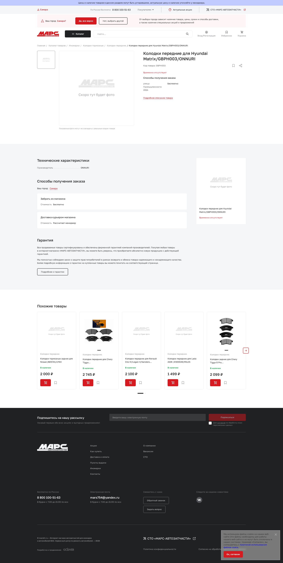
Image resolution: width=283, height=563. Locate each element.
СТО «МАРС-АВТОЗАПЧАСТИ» (225, 9)
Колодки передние (49, 354)
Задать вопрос (154, 509)
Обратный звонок (156, 500)
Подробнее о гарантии (52, 272)
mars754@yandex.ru (104, 497)
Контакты (95, 474)
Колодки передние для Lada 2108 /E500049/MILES (182, 360)
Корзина (242, 35)
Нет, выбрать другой (113, 21)
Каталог (80, 34)
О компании (149, 445)
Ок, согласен (233, 554)
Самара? (61, 21)
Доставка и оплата (99, 457)
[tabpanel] (56, 350)
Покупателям (144, 9)
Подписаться (227, 417)
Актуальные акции (182, 9)
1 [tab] (140, 393)
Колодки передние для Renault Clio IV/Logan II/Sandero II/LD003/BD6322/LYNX (141, 360)
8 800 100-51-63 (121, 9)
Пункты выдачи (98, 462)
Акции (93, 445)
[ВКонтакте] (230, 69)
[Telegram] (225, 69)
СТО (145, 457)
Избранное (226, 35)
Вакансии (148, 451)
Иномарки (95, 468)
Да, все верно (86, 21)
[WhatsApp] (239, 69)
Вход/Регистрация (206, 35)
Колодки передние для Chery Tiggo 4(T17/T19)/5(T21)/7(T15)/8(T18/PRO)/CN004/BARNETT (99, 361)
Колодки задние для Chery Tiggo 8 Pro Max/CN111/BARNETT (223, 361)
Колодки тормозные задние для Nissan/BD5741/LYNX (56, 360)
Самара (53, 188)
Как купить (96, 451)
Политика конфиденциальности (159, 549)
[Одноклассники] (235, 69)
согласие (221, 423)
